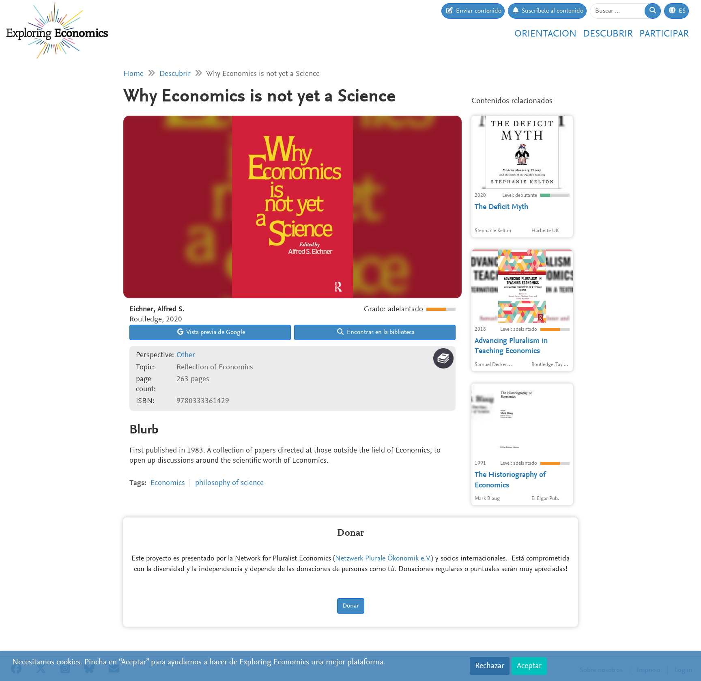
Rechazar (489, 666)
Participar (664, 34)
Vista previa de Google (215, 332)
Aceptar (529, 666)
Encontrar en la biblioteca (380, 332)
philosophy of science (229, 483)
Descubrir (608, 34)
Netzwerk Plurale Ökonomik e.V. (383, 558)
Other (185, 355)
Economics (168, 483)
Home (133, 74)
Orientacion (545, 34)
